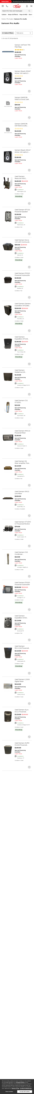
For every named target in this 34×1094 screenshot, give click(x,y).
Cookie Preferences (26, 1088)
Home (3, 19)
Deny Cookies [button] (9, 1091)
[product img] (8, 51)
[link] (23, 46)
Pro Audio (10, 19)
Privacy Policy (20, 1082)
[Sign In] (27, 6)
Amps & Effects (13, 14)
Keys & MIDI (23, 14)
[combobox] (24, 33)
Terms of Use (15, 1088)
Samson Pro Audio (20, 19)
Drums (31, 14)
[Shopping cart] (31, 6)
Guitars (4, 14)
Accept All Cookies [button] (25, 1091)
